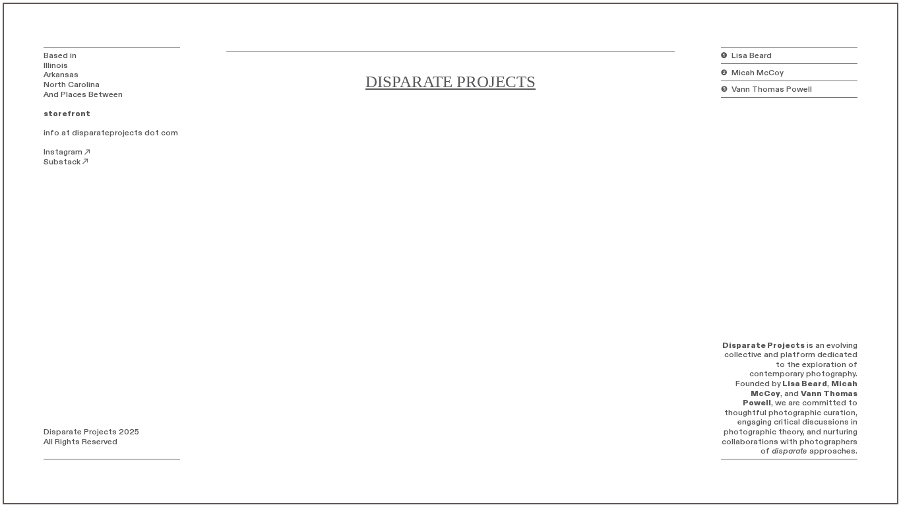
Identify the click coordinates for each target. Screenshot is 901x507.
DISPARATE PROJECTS (450, 81)
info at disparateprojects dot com (111, 132)
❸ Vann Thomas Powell (766, 89)
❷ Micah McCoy (752, 73)
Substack (62, 161)
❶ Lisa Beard (746, 56)
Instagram (63, 152)
